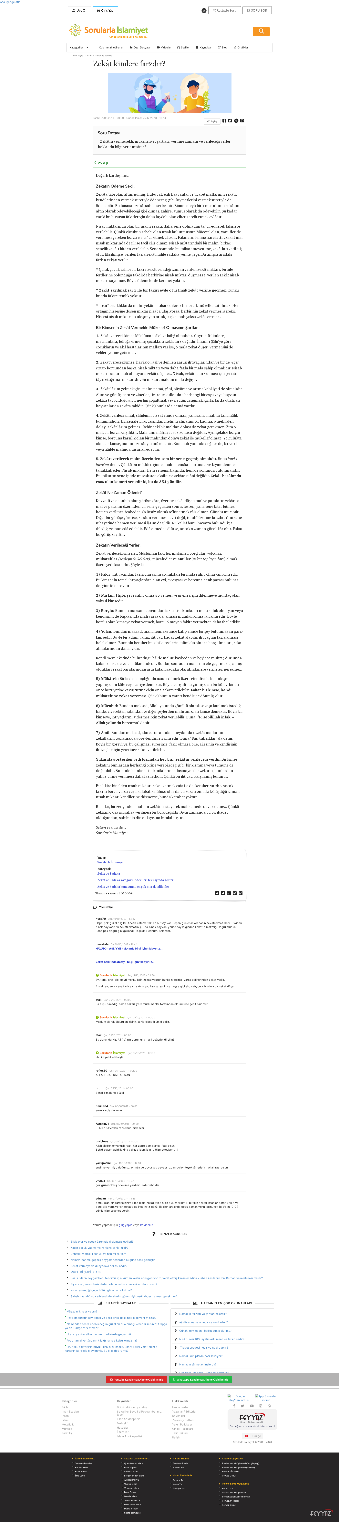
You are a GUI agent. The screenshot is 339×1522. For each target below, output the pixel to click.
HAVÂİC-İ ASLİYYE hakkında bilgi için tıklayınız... (129, 948)
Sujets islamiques (132, 1513)
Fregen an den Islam (134, 1476)
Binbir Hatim (81, 1471)
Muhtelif (67, 1428)
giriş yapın (125, 1225)
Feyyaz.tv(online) (230, 1501)
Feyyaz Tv (178, 1480)
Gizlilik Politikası (182, 1428)
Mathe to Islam (131, 1508)
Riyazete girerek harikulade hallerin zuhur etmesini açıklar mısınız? (114, 1284)
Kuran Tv (177, 1484)
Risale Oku (178, 1467)
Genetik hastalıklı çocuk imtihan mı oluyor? (98, 1253)
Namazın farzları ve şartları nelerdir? (203, 1313)
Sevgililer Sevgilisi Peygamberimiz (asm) (139, 1413)
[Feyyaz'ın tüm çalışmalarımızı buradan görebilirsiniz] (321, 1512)
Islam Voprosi (130, 1467)
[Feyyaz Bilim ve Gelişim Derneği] (252, 1418)
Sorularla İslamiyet (110, 862)
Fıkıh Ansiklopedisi (129, 1419)
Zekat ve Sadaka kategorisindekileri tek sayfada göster (135, 880)
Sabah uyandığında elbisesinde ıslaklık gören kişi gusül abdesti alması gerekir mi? (124, 1296)
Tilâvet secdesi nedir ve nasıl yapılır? (203, 1347)
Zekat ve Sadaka (103, 55)
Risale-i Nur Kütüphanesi (234, 1492)
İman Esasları (70, 1411)
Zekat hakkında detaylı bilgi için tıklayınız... (125, 961)
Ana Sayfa (78, 55)
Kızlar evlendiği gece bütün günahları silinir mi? (101, 1290)
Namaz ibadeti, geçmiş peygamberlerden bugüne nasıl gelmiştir (113, 1259)
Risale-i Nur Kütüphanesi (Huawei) (238, 1467)
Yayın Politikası (182, 1424)
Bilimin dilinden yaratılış (132, 1407)
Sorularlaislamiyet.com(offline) (236, 1497)
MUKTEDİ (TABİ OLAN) (86, 1272)
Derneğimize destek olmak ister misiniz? (252, 1426)
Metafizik (68, 1424)
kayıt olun (146, 1225)
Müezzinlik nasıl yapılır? (82, 1311)
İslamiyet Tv (179, 1488)
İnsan (65, 1415)
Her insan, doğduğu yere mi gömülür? (204, 1372)
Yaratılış (67, 1433)
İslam (65, 1420)
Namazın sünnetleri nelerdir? (198, 1364)
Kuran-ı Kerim (81, 1467)
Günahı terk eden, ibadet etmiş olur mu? (205, 1330)
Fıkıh (89, 55)
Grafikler (243, 47)
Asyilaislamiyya (131, 1480)
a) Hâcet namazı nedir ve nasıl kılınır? (203, 1322)
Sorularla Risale (180, 1463)
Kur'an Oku (227, 1488)
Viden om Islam (131, 1488)
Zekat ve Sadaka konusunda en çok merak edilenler (133, 887)
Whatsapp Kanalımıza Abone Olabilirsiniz (202, 1379)
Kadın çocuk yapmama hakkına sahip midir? (99, 1247)
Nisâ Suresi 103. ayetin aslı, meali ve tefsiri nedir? (211, 1339)
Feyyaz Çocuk (229, 1476)
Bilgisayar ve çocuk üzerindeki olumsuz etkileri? (102, 1241)
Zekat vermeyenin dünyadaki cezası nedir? (99, 1266)
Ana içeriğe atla (10, 2)
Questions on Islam (133, 1463)
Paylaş (213, 121)
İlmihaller (122, 1432)
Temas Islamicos (132, 1500)
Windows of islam (132, 1504)
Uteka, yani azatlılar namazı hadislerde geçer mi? (99, 1334)
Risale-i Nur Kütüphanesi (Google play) (240, 1463)
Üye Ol (81, 10)
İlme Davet (80, 1476)
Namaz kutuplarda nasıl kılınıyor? (201, 1356)
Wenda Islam (130, 1496)
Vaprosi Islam (130, 1484)
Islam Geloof (130, 1492)
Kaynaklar (178, 1415)
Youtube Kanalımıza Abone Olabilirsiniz (138, 1379)
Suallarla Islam (131, 1471)
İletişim (176, 1437)
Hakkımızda (180, 1407)
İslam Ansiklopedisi (129, 1436)
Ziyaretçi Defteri (182, 1420)
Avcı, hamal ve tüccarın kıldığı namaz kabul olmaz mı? (102, 1340)
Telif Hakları (180, 1433)
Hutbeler (122, 1427)
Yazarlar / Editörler (184, 1411)
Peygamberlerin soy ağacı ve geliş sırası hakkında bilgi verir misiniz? (111, 1317)
